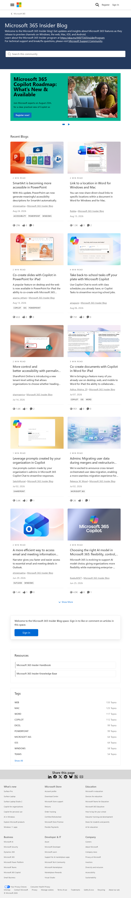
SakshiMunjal (19, 481)
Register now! (22, 115)
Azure (47, 842)
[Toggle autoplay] (69, 124)
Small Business (9, 877)
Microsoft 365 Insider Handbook (34, 665)
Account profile (50, 791)
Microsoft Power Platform (13, 862)
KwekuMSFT (76, 577)
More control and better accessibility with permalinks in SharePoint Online (36, 368)
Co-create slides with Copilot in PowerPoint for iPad (34, 277)
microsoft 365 (23, 736)
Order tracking (50, 811)
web (17, 702)
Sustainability (90, 877)
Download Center (51, 796)
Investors (88, 862)
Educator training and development (99, 817)
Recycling (101, 890)
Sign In (115, 4)
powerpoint (21, 731)
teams (18, 754)
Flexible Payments (52, 827)
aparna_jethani (20, 297)
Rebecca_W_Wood (79, 481)
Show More (67, 601)
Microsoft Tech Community (55, 862)
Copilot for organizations (13, 806)
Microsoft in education (94, 791)
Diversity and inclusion (94, 867)
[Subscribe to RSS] (76, 776)
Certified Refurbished (53, 817)
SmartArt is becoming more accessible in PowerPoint (32, 185)
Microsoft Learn (51, 852)
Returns (48, 806)
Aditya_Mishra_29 (78, 389)
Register (106, 4)
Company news (91, 852)
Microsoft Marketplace (53, 867)
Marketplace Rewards (53, 872)
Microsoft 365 (19, 13)
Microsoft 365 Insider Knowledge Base (37, 673)
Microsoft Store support (54, 801)
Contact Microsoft (21, 890)
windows (20, 748)
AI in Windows (9, 817)
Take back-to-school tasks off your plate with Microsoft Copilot (93, 277)
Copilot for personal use (13, 811)
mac (17, 708)
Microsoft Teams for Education (97, 801)
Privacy (34, 890)
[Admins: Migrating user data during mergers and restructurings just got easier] (94, 433)
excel (18, 725)
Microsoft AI (8, 842)
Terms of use (62, 890)
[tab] (64, 124)
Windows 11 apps (10, 827)
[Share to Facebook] (55, 776)
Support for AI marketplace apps (57, 857)
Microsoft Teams (10, 867)
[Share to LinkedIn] (49, 776)
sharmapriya (19, 394)
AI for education (91, 827)
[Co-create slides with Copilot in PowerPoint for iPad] (37, 249)
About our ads (114, 890)
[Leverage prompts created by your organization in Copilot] (37, 433)
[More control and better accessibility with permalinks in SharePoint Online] (37, 341)
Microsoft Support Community (85, 41)
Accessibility (90, 872)
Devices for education (93, 796)
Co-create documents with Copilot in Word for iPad (94, 368)
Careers (88, 842)
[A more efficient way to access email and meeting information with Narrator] (37, 524)
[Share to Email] (81, 776)
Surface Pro (8, 791)
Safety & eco (89, 890)
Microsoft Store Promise (54, 822)
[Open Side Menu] (12, 4)
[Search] (97, 5)
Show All (19, 760)
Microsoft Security (11, 847)
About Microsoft (91, 847)
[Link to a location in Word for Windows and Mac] (94, 158)
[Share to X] (60, 776)
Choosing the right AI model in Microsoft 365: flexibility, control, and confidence (93, 552)
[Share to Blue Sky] (71, 776)
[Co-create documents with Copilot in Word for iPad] (94, 341)
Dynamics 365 (9, 852)
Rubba (73, 211)
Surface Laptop (9, 796)
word (18, 713)
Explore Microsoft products (14, 822)
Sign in (26, 632)
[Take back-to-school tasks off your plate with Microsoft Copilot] (94, 249)
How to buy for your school (95, 811)
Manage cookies (47, 890)
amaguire (74, 302)
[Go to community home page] (19, 4)
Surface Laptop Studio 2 (13, 801)
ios (16, 742)
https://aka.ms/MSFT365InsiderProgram (82, 37)
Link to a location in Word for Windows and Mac (90, 185)
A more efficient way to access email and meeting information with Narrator (34, 552)
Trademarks (75, 890)
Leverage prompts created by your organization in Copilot (37, 460)
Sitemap (7, 890)
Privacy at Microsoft (93, 857)
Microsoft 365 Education (94, 806)
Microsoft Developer (53, 847)
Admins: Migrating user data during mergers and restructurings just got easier (93, 460)
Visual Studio (50, 877)
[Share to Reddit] (65, 776)
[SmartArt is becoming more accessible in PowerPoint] (37, 158)
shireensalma (19, 205)
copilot (19, 719)
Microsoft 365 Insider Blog (40, 205)
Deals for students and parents (97, 822)
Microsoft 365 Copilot (12, 872)
